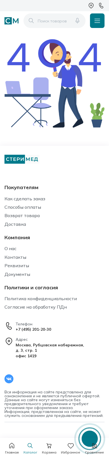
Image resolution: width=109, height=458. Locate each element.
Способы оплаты (22, 207)
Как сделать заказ (24, 198)
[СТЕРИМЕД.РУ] (11, 20)
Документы (17, 274)
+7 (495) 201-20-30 (33, 329)
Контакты (15, 257)
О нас (10, 248)
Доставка (15, 224)
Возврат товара (22, 215)
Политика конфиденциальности (40, 298)
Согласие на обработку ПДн (35, 307)
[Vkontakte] (8, 378)
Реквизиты (16, 265)
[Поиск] (31, 20)
